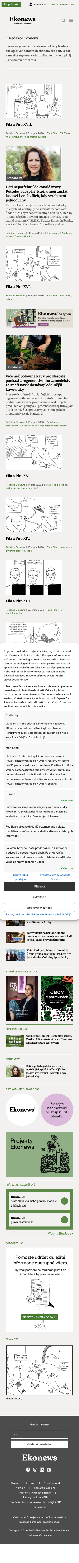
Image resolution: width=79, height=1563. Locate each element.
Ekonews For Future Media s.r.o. (52, 1530)
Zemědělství (12, 425)
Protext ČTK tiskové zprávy (35, 1492)
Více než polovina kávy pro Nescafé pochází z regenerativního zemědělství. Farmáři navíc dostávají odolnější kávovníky (39, 383)
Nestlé (35, 425)
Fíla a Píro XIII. (18, 601)
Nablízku (66, 232)
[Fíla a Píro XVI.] (33, 263)
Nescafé (26, 425)
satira (43, 136)
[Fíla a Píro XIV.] (33, 514)
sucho (16, 488)
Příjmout (39, 886)
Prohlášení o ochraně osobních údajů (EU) (35, 1502)
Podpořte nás (11, 4)
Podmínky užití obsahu (40, 1535)
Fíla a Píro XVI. (18, 286)
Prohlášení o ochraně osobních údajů (48, 914)
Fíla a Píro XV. (17, 476)
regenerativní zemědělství (53, 425)
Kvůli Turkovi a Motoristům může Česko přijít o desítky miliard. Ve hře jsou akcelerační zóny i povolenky (49, 954)
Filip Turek (65, 133)
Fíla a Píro (52, 133)
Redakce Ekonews (15, 133)
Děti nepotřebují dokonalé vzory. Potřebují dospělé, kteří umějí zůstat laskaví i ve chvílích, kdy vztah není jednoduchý (36, 193)
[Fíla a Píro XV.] (33, 452)
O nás (14, 1483)
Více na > (60, 1233)
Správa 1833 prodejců (20, 877)
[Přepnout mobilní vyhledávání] (63, 20)
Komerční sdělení (44, 1487)
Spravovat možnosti (39, 907)
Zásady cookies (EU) (35, 1497)
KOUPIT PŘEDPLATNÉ (63, 4)
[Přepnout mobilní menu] (71, 20)
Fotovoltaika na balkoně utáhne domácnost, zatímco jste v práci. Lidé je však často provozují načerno (49, 936)
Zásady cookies (15, 914)
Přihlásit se (39, 1506)
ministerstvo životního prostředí (22, 136)
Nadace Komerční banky (19, 236)
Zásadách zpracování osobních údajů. (39, 1521)
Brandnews (53, 232)
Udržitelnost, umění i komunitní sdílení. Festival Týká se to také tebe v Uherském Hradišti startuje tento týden (49, 1039)
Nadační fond (52, 1483)
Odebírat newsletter (39, 1444)
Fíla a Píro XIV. (18, 538)
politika (63, 484)
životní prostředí (29, 488)
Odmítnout (39, 897)
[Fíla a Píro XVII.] (33, 101)
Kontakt (21, 1487)
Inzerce (30, 1483)
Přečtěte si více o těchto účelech (55, 877)
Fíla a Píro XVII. (19, 124)
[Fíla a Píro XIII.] (33, 577)
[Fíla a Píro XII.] (33, 640)
